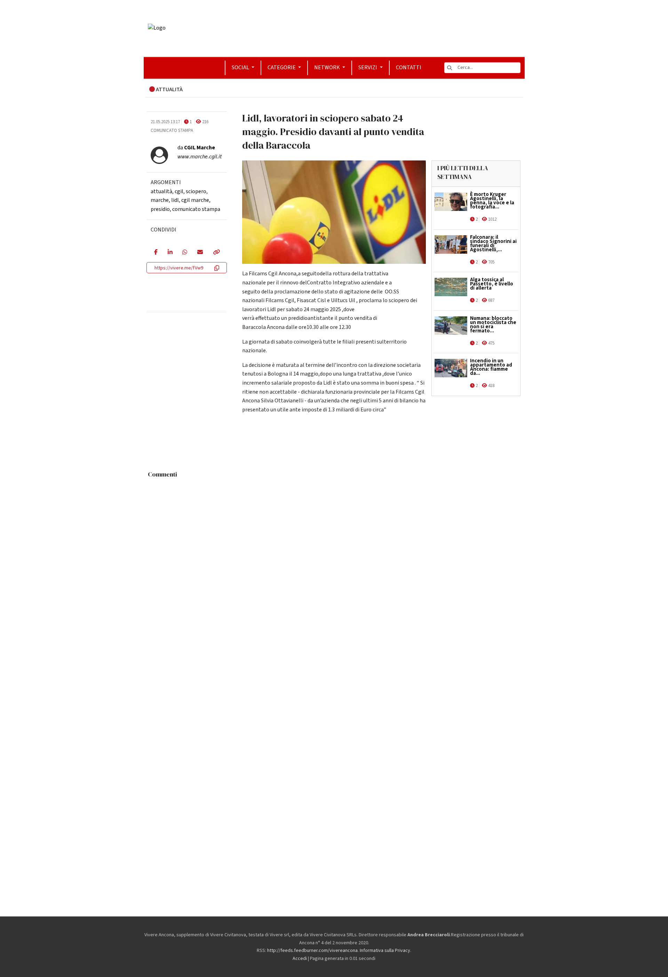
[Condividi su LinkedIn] (170, 253)
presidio (160, 209)
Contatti (408, 67)
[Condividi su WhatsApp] (184, 253)
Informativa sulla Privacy (385, 950)
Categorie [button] (282, 67)
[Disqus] (334, 569)
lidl (175, 200)
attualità (161, 191)
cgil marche (195, 200)
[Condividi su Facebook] (156, 253)
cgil (179, 191)
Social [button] (241, 67)
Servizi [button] (368, 67)
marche (160, 200)
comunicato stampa (196, 209)
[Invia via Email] (200, 253)
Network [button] (327, 67)
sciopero (196, 191)
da (196, 147)
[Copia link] (216, 253)
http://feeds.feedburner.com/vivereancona (312, 950)
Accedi (300, 958)
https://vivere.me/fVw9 (178, 268)
